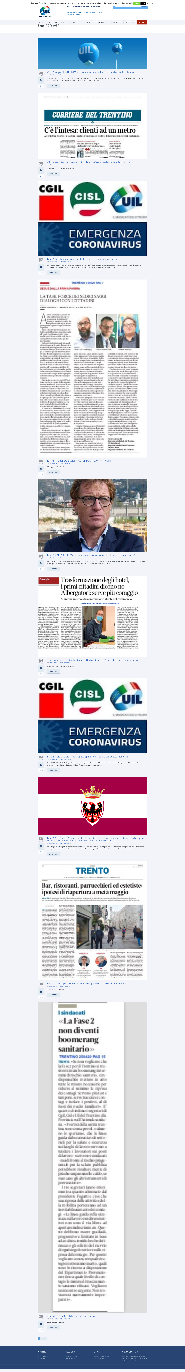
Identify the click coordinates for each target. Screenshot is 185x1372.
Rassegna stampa (65, 165)
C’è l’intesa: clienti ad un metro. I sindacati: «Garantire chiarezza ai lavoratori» (88, 162)
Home (41, 22)
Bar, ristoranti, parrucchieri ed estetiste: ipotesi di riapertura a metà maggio (87, 983)
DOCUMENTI (130, 22)
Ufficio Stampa (53, 75)
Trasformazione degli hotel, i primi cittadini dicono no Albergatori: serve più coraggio (92, 660)
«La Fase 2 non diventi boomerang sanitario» (71, 1315)
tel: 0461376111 (98, 12)
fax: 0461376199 (71, 1358)
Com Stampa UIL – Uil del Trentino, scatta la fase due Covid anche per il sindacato (90, 72)
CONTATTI (117, 22)
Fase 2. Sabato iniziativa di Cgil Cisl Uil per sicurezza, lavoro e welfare (83, 258)
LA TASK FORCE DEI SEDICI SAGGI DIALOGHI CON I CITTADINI (79, 460)
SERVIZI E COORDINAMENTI (96, 22)
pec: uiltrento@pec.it (101, 1358)
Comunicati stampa (65, 75)
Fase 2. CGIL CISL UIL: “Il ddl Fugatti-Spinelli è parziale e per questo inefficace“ (88, 756)
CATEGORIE (73, 22)
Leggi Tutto (53, 86)
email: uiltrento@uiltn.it (73, 14)
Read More (150, 3)
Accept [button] (136, 3)
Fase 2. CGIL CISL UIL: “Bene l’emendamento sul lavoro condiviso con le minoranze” (91, 555)
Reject (143, 3)
